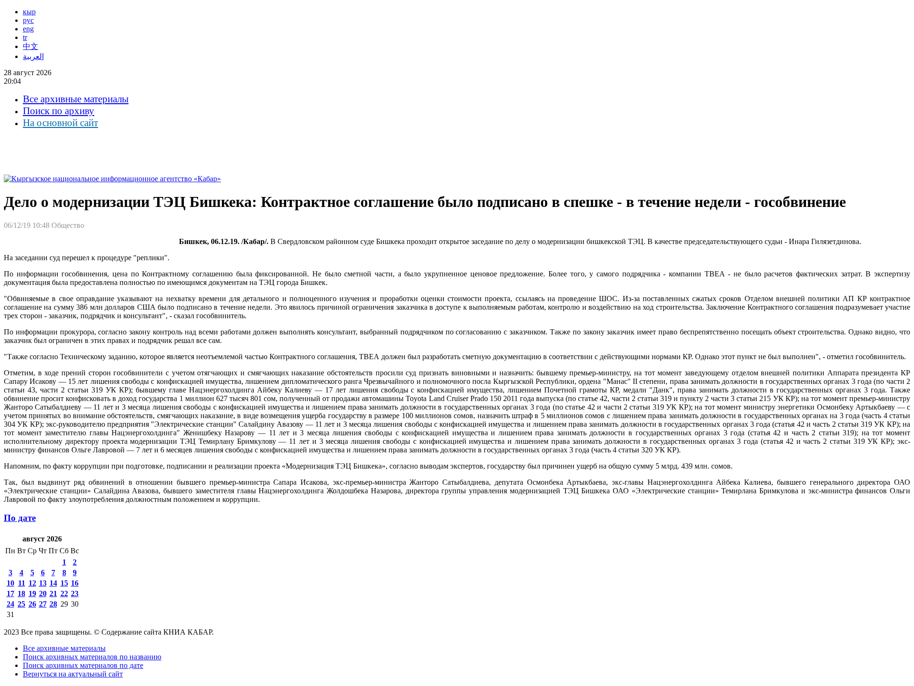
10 (10, 583)
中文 (30, 46)
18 (21, 593)
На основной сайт (60, 122)
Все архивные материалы (76, 99)
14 (53, 583)
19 (32, 593)
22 (64, 593)
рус (28, 20)
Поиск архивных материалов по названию (92, 657)
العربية (33, 56)
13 (43, 583)
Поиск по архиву (58, 111)
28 (53, 604)
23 (75, 593)
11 (21, 583)
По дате (20, 518)
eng (28, 29)
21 (53, 593)
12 (32, 583)
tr (25, 37)
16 (75, 583)
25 (21, 604)
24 (10, 604)
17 (10, 593)
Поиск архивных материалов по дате (83, 665)
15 (64, 583)
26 (32, 604)
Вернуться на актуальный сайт (73, 674)
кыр (29, 12)
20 (43, 593)
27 (43, 604)
